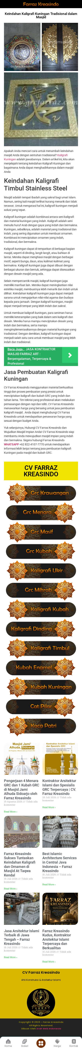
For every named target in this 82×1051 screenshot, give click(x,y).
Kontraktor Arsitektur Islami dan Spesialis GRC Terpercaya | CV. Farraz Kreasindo (59, 787)
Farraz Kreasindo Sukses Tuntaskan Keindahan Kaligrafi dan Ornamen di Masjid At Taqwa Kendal (19, 864)
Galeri (24, 1046)
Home (8, 1046)
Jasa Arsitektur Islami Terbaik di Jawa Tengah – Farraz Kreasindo (21, 937)
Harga (57, 1046)
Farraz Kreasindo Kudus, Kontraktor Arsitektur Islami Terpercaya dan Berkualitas (56, 939)
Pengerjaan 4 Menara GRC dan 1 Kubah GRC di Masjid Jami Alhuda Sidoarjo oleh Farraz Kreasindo (21, 789)
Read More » (10, 811)
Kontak (73, 1046)
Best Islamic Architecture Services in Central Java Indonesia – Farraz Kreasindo (59, 862)
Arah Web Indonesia (48, 1028)
